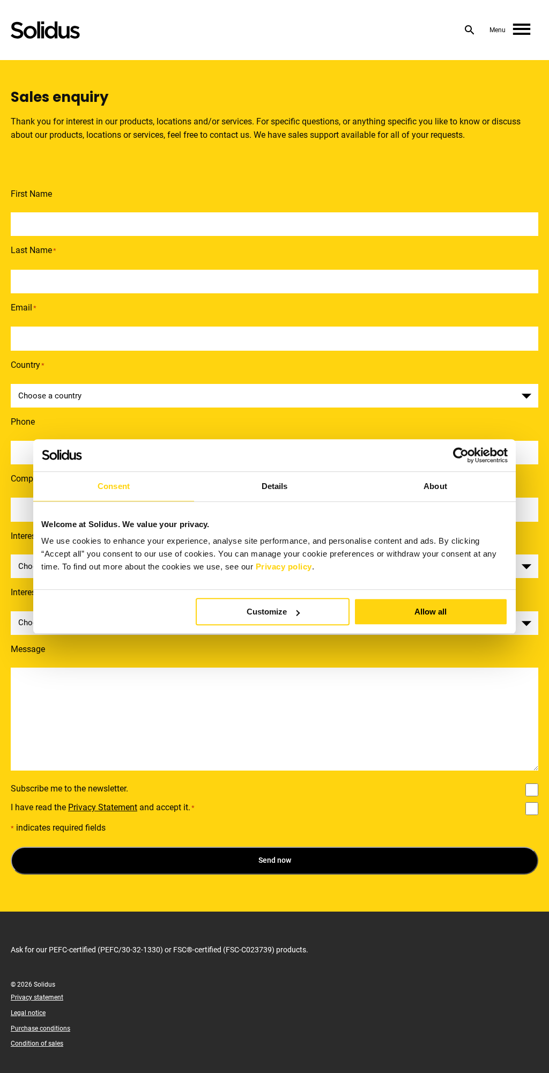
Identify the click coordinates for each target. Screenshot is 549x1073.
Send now (274, 860)
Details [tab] (275, 486)
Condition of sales (37, 1043)
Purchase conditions (40, 1028)
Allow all (430, 611)
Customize (267, 611)
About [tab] (435, 486)
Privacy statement (37, 997)
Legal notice (28, 1013)
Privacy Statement (102, 807)
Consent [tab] (114, 486)
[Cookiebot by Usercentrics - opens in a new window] (461, 455)
